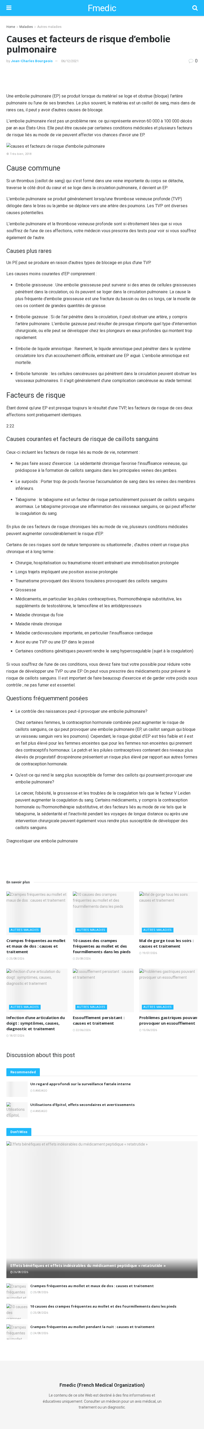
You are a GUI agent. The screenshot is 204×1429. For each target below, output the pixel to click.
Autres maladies (49, 27)
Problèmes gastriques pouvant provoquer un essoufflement (169, 1020)
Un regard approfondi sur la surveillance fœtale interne (80, 1084)
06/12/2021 (70, 61)
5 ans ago (40, 1090)
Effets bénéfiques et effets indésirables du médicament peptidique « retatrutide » (87, 1265)
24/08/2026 (40, 1333)
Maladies (26, 27)
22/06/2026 (83, 1030)
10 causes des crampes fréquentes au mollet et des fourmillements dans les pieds (101, 946)
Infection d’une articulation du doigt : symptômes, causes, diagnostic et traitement (35, 1023)
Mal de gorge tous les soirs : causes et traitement (166, 943)
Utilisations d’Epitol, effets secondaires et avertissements (82, 1104)
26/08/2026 (20, 1272)
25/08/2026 (16, 958)
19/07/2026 (149, 953)
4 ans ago (40, 1111)
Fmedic (102, 7)
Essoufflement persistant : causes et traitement (98, 1020)
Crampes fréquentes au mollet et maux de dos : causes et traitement (36, 946)
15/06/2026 (149, 1030)
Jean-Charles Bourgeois (32, 61)
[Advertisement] (102, 78)
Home (10, 27)
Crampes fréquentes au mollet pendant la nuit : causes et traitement (92, 1326)
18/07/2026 (16, 1035)
